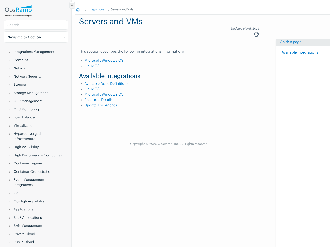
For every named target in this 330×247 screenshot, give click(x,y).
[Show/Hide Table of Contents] (72, 5)
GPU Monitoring (26, 109)
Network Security (27, 76)
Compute (21, 60)
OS (16, 193)
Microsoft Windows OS (103, 60)
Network (20, 68)
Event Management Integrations (29, 182)
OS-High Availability (29, 201)
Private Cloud (24, 234)
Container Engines (28, 163)
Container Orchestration (33, 171)
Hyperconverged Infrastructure (27, 136)
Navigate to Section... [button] (25, 37)
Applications (23, 209)
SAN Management (28, 225)
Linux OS (92, 65)
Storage (20, 84)
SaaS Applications (28, 217)
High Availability (26, 147)
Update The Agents (100, 105)
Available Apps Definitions (106, 83)
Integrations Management (34, 52)
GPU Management (28, 101)
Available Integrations (300, 52)
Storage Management (31, 93)
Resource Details (98, 99)
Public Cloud (24, 242)
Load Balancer (25, 117)
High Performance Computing (38, 155)
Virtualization (24, 125)
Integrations (96, 9)
